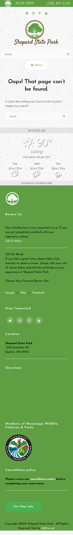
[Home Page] (7, 3)
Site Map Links (23, 506)
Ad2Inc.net (48, 528)
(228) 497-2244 (58, 3)
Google (9, 292)
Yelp (23, 292)
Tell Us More (13, 241)
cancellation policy (42, 479)
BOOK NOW (25, 3)
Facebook (38, 292)
